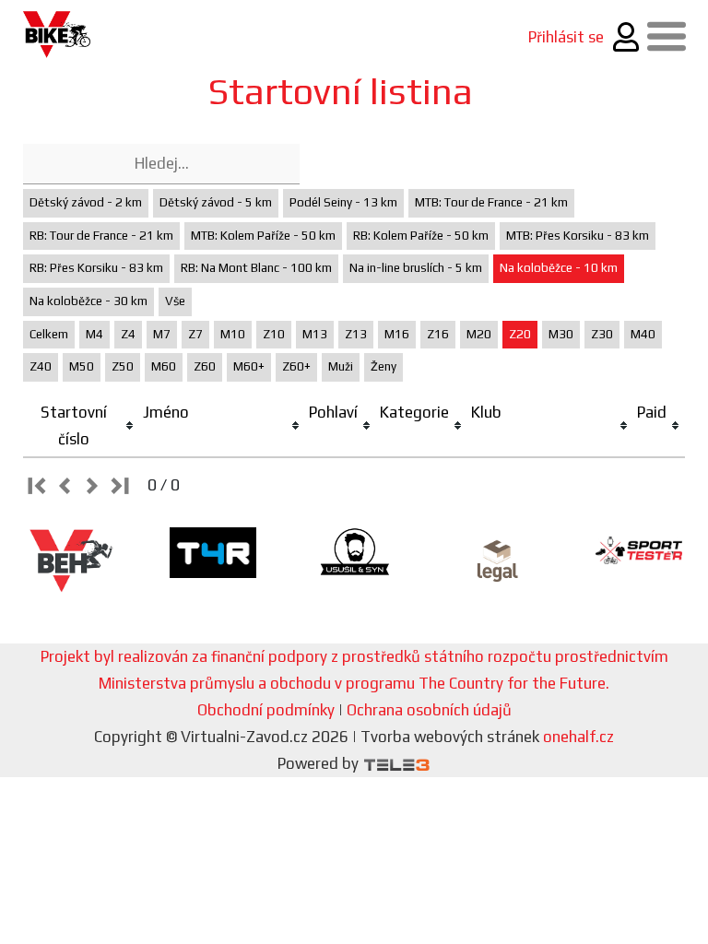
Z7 (195, 334)
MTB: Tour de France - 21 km (491, 202)
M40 (643, 334)
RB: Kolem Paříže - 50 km (421, 235)
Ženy (383, 366)
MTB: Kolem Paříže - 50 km (263, 235)
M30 (561, 334)
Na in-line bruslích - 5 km (415, 268)
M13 (314, 334)
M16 (396, 334)
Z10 (274, 334)
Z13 (356, 334)
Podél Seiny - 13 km (343, 202)
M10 (232, 334)
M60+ (249, 366)
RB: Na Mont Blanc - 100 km (256, 268)
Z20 (520, 334)
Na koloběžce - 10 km (559, 268)
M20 (478, 334)
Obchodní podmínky (266, 710)
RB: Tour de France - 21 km (101, 235)
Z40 (41, 366)
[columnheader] (81, 426)
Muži (340, 366)
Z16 (438, 334)
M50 (81, 366)
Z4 (128, 334)
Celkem (49, 334)
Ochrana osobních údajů (429, 710)
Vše (175, 301)
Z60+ (296, 366)
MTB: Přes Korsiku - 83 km (577, 235)
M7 (162, 334)
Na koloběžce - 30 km (89, 301)
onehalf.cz (578, 736)
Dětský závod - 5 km (215, 202)
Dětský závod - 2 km (86, 202)
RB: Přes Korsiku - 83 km (96, 268)
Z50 (123, 366)
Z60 (205, 366)
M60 (163, 366)
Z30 (602, 334)
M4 (94, 334)
